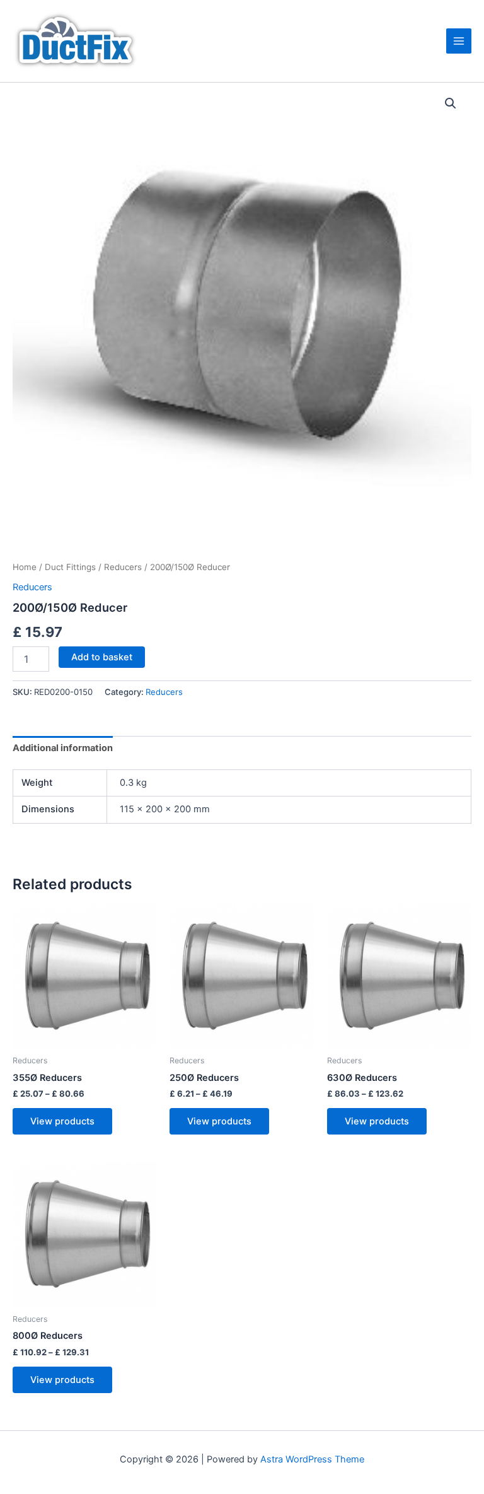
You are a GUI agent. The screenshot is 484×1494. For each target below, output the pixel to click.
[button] (450, 103)
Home (25, 567)
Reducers (123, 567)
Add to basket (101, 657)
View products (62, 1121)
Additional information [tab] (63, 748)
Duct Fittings (70, 567)
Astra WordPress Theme (312, 1459)
